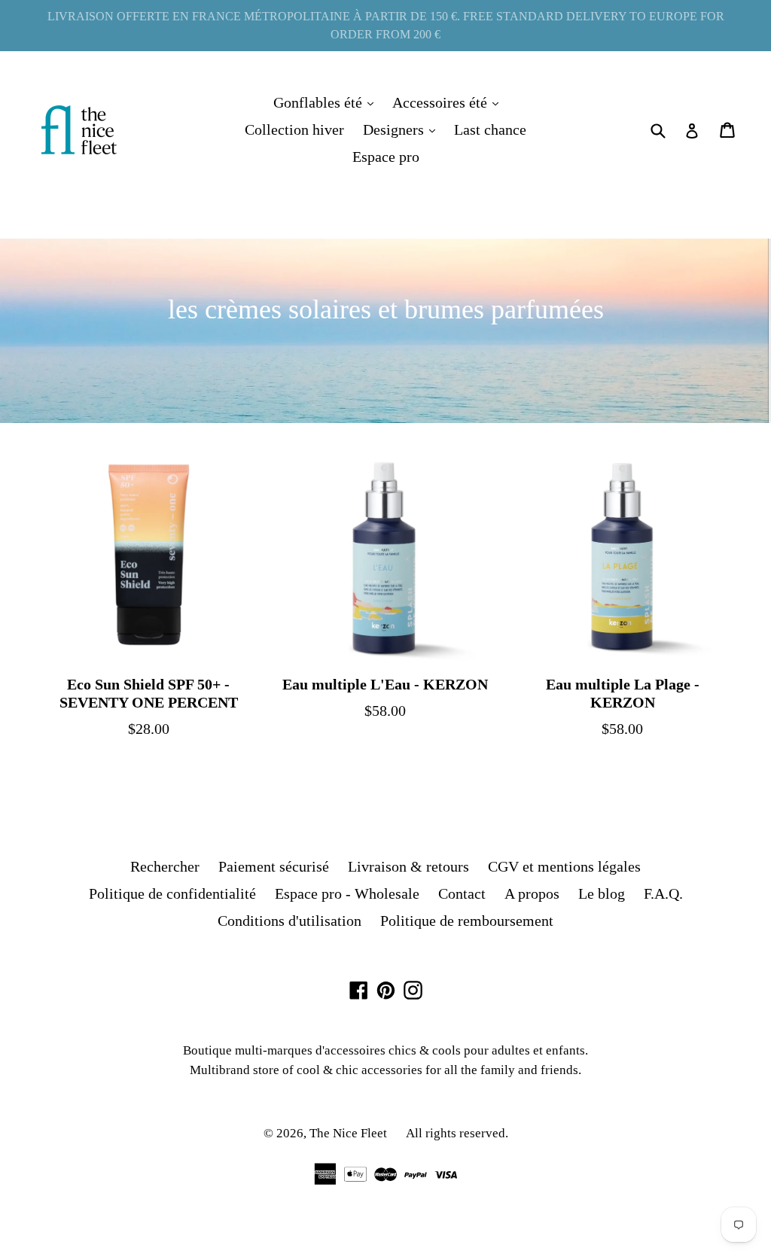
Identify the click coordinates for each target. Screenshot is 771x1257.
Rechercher (165, 866)
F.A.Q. (663, 893)
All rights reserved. (457, 1133)
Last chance (490, 129)
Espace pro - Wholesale (347, 893)
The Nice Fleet (348, 1133)
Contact (462, 893)
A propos (531, 893)
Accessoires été (449, 102)
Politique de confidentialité (172, 893)
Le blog (601, 893)
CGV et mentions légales (564, 866)
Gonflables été (327, 102)
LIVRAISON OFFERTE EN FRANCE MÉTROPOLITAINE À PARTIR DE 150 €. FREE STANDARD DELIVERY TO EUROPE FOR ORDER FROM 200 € (385, 25)
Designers (403, 129)
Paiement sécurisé (273, 866)
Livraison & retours (408, 866)
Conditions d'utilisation (289, 920)
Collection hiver (294, 129)
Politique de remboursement (466, 920)
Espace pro (385, 156)
